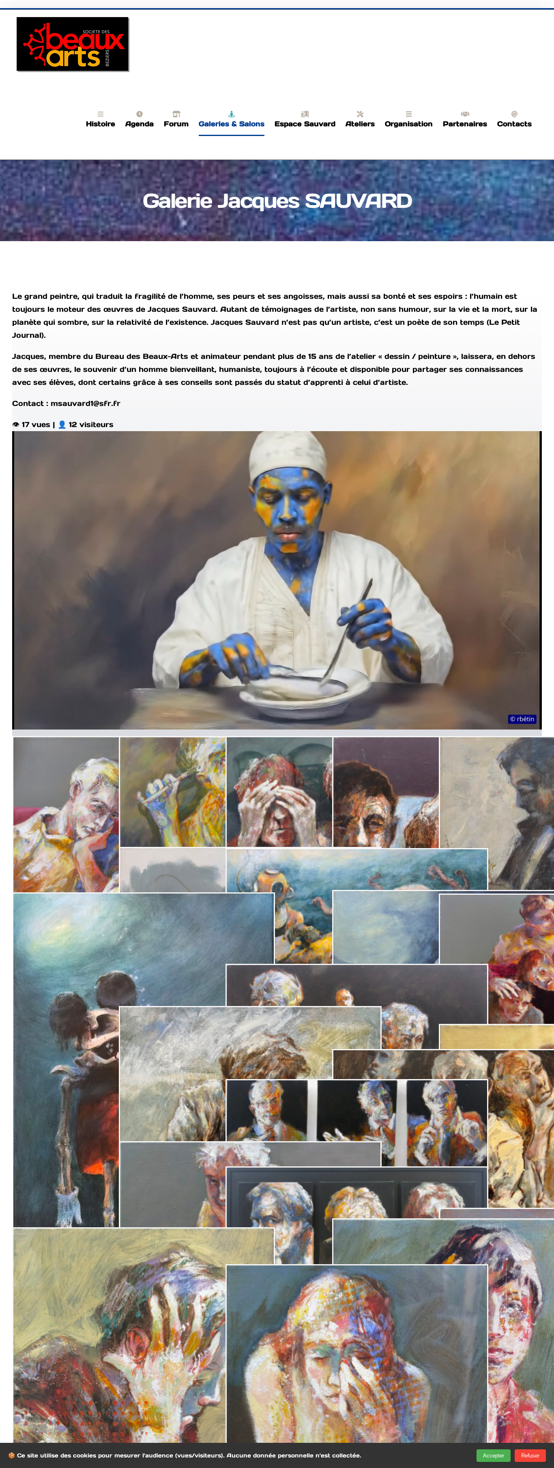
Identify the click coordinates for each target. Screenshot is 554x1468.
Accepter (493, 1456)
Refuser (530, 1456)
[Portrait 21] (357, 1271)
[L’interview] (357, 855)
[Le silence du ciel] (357, 971)
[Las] (250, 1013)
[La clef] (250, 1148)
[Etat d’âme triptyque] (357, 1174)
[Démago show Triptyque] (357, 1086)
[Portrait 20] (143, 1234)
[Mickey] (143, 900)
